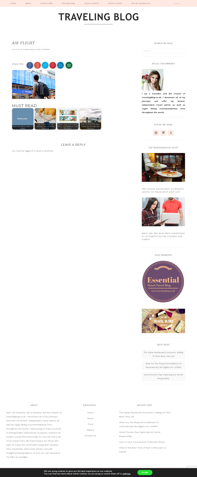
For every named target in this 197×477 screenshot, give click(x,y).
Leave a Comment (43, 49)
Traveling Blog (98, 19)
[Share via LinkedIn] (60, 67)
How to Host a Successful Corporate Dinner (142, 442)
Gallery (90, 430)
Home (90, 412)
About (90, 418)
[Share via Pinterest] (52, 67)
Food (90, 424)
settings (127, 474)
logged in (29, 151)
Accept (145, 472)
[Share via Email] (68, 67)
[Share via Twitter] (45, 67)
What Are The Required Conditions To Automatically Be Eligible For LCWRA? (163, 236)
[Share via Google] (37, 67)
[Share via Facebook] (29, 67)
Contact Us (90, 435)
